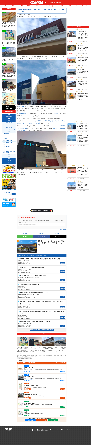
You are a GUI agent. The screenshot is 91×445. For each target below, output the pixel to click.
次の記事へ (57, 233)
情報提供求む (46, 429)
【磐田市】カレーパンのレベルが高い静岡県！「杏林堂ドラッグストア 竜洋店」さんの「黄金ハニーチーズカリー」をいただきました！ (8, 25)
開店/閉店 (29, 5)
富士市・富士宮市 (6, 146)
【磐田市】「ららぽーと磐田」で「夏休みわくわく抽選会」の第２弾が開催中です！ (8, 91)
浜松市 (4, 144)
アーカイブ (84, 5)
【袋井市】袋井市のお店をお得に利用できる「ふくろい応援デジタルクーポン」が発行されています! (8, 75)
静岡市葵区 (5, 138)
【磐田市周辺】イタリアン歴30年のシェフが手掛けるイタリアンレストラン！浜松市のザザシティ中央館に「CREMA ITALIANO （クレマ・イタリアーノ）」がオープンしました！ (83, 171)
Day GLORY (21, 106)
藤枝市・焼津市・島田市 (7, 140)
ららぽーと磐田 (20, 358)
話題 (62, 5)
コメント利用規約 (63, 229)
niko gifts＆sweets (22, 113)
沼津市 (4, 149)
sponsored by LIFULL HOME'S (58, 362)
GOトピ (6, 5)
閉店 (30, 358)
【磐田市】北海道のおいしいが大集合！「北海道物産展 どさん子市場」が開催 (82, 83)
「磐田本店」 (56, 113)
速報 (76, 5)
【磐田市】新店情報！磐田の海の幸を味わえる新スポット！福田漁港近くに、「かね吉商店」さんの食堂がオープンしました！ (82, 96)
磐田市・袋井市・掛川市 (53, 2)
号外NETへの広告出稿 (55, 429)
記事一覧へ (41, 233)
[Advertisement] (78, 16)
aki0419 (25, 360)
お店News (38, 5)
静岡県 (29, 14)
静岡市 (4, 135)
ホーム (34, 429)
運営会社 (40, 429)
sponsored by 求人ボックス (41, 255)
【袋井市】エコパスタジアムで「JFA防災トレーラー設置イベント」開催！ (8, 59)
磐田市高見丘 (26, 358)
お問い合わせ (65, 429)
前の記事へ (25, 233)
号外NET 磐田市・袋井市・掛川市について (42, 430)
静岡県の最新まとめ (6, 133)
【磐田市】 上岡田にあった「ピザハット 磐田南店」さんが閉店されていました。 (82, 71)
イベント (69, 5)
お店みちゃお (47, 5)
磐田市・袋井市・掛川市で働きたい (26, 255)
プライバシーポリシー (74, 429)
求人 (22, 5)
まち (56, 5)
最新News (14, 5)
